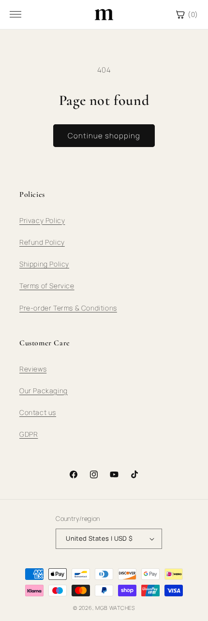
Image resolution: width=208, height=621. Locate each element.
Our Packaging (43, 390)
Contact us (37, 412)
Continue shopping (104, 136)
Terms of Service (46, 285)
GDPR (28, 434)
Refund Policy (42, 242)
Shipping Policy (44, 263)
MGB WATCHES (115, 607)
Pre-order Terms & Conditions (68, 307)
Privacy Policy (42, 220)
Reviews (32, 368)
